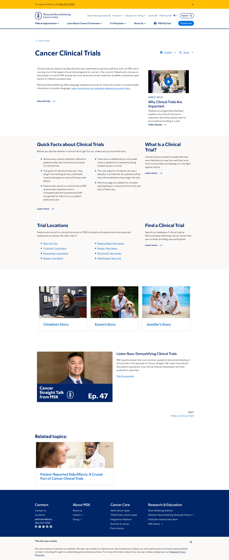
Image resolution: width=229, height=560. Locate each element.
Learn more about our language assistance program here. (100, 88)
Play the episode (125, 376)
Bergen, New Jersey (107, 248)
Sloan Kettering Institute (160, 510)
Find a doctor (117, 528)
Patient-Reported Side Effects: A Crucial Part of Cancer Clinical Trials (71, 476)
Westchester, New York (109, 258)
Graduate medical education (163, 519)
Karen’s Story (105, 324)
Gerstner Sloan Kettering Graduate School (170, 515)
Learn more (43, 208)
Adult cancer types (120, 510)
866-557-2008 (66, 4)
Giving (76, 519)
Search (185, 15)
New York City (50, 243)
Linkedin (51, 527)
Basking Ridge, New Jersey (110, 243)
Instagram (36, 527)
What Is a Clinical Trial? (182, 416)
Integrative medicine (121, 519)
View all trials (43, 101)
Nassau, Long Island (53, 258)
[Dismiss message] (192, 4)
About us (77, 510)
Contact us (40, 510)
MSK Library (154, 524)
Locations (40, 515)
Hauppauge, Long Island (55, 253)
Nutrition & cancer (119, 524)
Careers (77, 515)
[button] (118, 15)
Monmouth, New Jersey (109, 253)
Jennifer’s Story (159, 324)
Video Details (155, 124)
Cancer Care (44, 41)
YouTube (47, 527)
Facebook (40, 527)
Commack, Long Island (54, 248)
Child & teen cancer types (123, 515)
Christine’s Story (56, 324)
